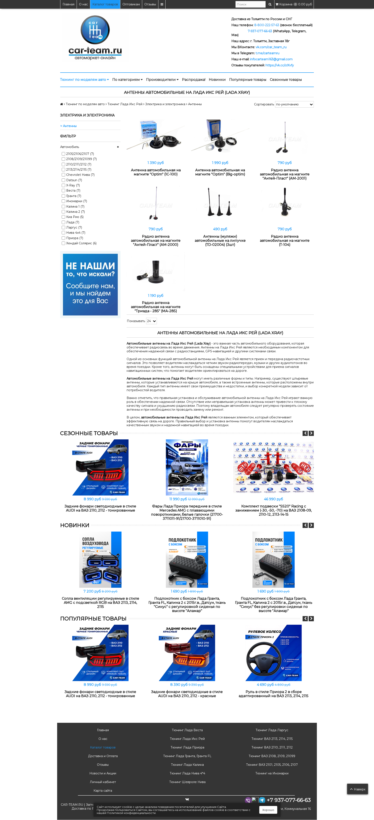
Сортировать (264, 104)
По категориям (126, 80)
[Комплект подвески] (273, 467)
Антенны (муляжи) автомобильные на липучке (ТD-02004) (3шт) (220, 240)
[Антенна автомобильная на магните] (156, 139)
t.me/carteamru (267, 53)
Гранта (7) (73, 196)
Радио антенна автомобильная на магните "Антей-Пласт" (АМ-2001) (285, 174)
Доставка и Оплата (102, 756)
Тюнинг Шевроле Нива (187, 782)
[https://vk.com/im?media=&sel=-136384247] (90, 284)
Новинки (217, 80)
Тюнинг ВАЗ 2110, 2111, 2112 (272, 747)
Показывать (136, 321)
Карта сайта (102, 791)
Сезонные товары (286, 80)
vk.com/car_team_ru (271, 47)
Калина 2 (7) (75, 211)
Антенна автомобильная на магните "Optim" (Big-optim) (220, 172)
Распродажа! (193, 80)
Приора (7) (74, 238)
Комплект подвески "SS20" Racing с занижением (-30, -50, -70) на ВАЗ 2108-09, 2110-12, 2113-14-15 (273, 510)
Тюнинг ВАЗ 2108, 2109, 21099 (271, 756)
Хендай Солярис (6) (81, 243)
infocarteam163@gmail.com (271, 59)
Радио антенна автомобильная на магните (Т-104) (285, 240)
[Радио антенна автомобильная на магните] (284, 139)
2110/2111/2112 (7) (78, 164)
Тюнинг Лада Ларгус (271, 730)
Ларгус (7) (74, 227)
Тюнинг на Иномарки (272, 773)
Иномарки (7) (76, 201)
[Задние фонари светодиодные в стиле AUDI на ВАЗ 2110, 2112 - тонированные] (100, 467)
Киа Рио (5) (75, 217)
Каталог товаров (105, 4)
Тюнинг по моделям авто (83, 80)
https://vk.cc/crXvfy (280, 65)
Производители (161, 80)
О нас (83, 4)
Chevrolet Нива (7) (80, 174)
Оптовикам (131, 4)
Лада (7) (72, 222)
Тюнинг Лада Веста (187, 730)
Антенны (69, 126)
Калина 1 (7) (75, 206)
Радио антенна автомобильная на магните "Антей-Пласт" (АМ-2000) (156, 240)
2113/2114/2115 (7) (78, 169)
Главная (68, 4)
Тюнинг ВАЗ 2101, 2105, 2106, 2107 (271, 765)
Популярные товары (247, 80)
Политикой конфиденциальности (131, 813)
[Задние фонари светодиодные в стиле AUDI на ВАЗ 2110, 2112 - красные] (187, 653)
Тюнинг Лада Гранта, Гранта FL (186, 756)
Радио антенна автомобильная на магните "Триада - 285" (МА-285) (156, 307)
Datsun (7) (74, 180)
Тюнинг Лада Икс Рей (187, 739)
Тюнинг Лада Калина (187, 765)
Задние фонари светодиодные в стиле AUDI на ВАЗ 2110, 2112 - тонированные (100, 508)
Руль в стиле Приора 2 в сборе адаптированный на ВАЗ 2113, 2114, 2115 (273, 694)
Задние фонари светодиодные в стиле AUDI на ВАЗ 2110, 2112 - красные (187, 694)
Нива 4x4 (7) (75, 232)
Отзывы (150, 4)
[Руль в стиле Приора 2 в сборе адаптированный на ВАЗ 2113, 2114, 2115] (273, 653)
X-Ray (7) (73, 185)
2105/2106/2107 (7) (80, 154)
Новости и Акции (102, 773)
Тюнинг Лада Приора (187, 747)
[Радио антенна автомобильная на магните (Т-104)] (284, 205)
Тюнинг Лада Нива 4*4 (187, 773)
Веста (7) (73, 190)
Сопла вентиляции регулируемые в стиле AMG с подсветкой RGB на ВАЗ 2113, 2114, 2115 (100, 602)
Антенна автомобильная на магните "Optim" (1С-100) (156, 172)
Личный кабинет (102, 782)
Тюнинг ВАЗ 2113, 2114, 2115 (272, 739)
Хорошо (268, 810)
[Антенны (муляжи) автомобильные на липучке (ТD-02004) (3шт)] (220, 205)
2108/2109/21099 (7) (81, 159)
